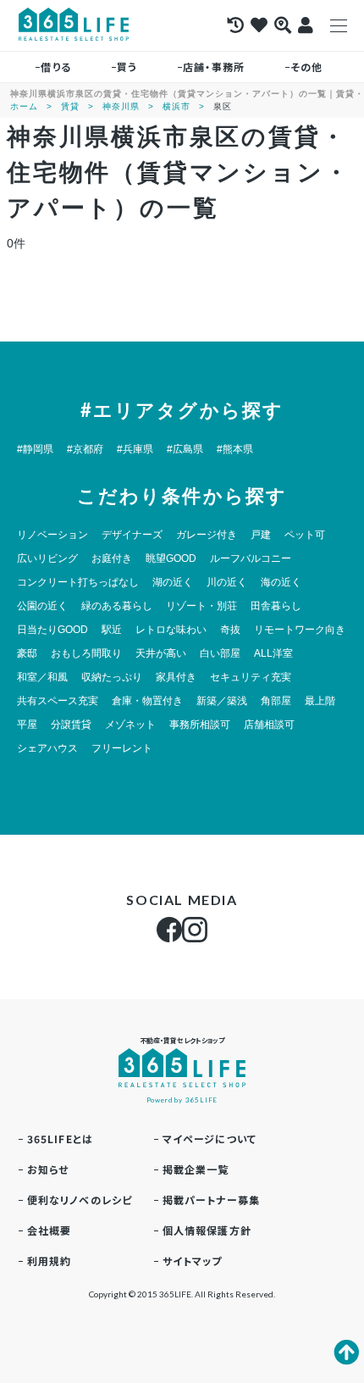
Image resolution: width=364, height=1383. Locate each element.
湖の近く (172, 582)
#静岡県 (35, 449)
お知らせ (48, 1169)
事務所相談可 (199, 724)
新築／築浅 (221, 701)
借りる (56, 66)
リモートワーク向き (299, 630)
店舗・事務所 (214, 66)
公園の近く (42, 606)
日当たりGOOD (52, 630)
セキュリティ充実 (250, 677)
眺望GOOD (171, 558)
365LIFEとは (60, 1138)
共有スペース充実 (57, 701)
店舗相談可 (269, 724)
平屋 (27, 724)
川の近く (227, 582)
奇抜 (230, 630)
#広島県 (185, 449)
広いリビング (47, 558)
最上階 (320, 701)
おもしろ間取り (86, 653)
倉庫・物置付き (147, 701)
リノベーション (52, 535)
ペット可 (304, 535)
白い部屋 (220, 653)
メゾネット (130, 724)
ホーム (24, 106)
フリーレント (121, 748)
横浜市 (176, 106)
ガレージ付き (206, 535)
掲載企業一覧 (196, 1169)
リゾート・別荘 (201, 606)
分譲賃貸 (71, 724)
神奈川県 (121, 106)
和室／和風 (42, 677)
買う (127, 66)
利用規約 (49, 1260)
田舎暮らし (276, 606)
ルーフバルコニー (250, 558)
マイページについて (210, 1138)
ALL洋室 (273, 653)
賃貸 (70, 106)
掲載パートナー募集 (212, 1199)
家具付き (176, 677)
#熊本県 (235, 449)
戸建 (261, 535)
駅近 (112, 630)
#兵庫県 (135, 449)
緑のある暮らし (116, 606)
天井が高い (160, 653)
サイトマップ (193, 1260)
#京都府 (85, 449)
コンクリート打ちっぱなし (78, 582)
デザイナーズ (132, 535)
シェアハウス (47, 748)
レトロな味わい (171, 630)
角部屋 (276, 701)
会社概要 (49, 1230)
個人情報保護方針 (207, 1230)
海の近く (281, 582)
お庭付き (111, 558)
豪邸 (27, 653)
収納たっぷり (111, 677)
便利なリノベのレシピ (80, 1199)
